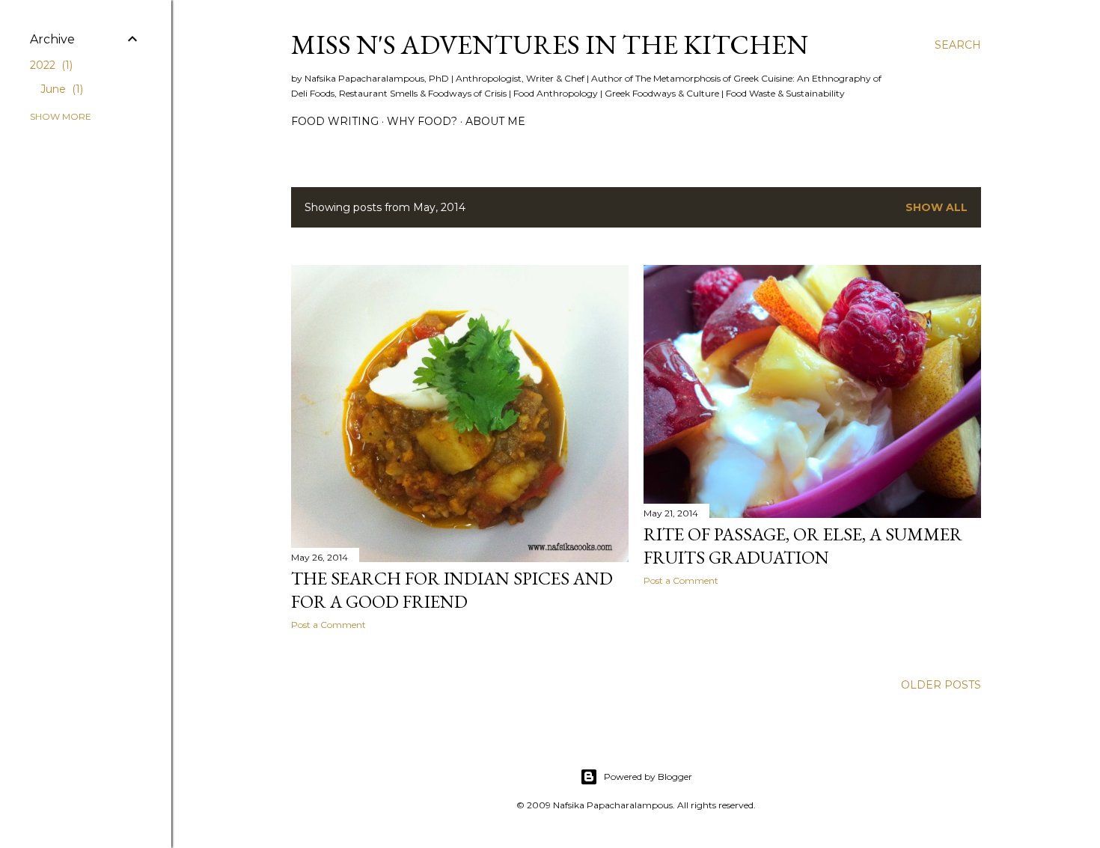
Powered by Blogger (648, 776)
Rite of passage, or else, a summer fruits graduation (803, 545)
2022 (50, 65)
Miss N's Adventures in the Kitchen (549, 44)
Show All (936, 207)
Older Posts (941, 685)
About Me (495, 121)
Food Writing (335, 121)
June (60, 89)
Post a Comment (328, 624)
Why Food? (422, 121)
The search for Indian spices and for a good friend (452, 590)
